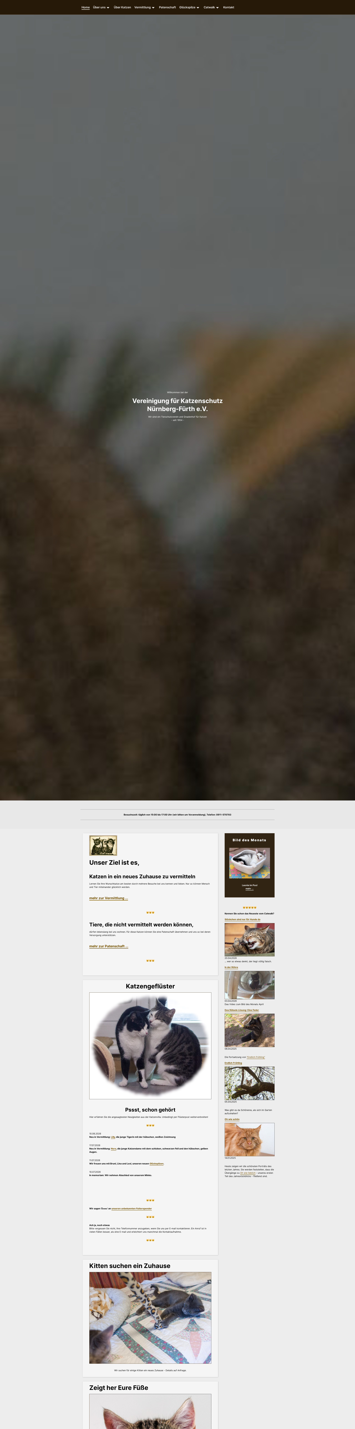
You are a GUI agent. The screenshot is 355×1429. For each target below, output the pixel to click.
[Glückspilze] (197, 7)
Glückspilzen (156, 1163)
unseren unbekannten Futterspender (131, 1208)
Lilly (113, 1137)
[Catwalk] (217, 7)
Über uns (99, 7)
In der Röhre (231, 967)
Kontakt (228, 7)
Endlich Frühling (233, 1062)
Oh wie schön (232, 1119)
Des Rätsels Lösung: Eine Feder (242, 1010)
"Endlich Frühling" (256, 1057)
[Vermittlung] (153, 7)
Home (86, 7)
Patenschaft (167, 7)
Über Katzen (122, 7)
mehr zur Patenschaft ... (108, 946)
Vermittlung (142, 7)
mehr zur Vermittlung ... (108, 898)
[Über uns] (108, 7)
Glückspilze (187, 7)
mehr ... (250, 888)
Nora (113, 1148)
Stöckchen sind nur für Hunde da (242, 919)
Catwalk (209, 7)
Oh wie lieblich (247, 1172)
